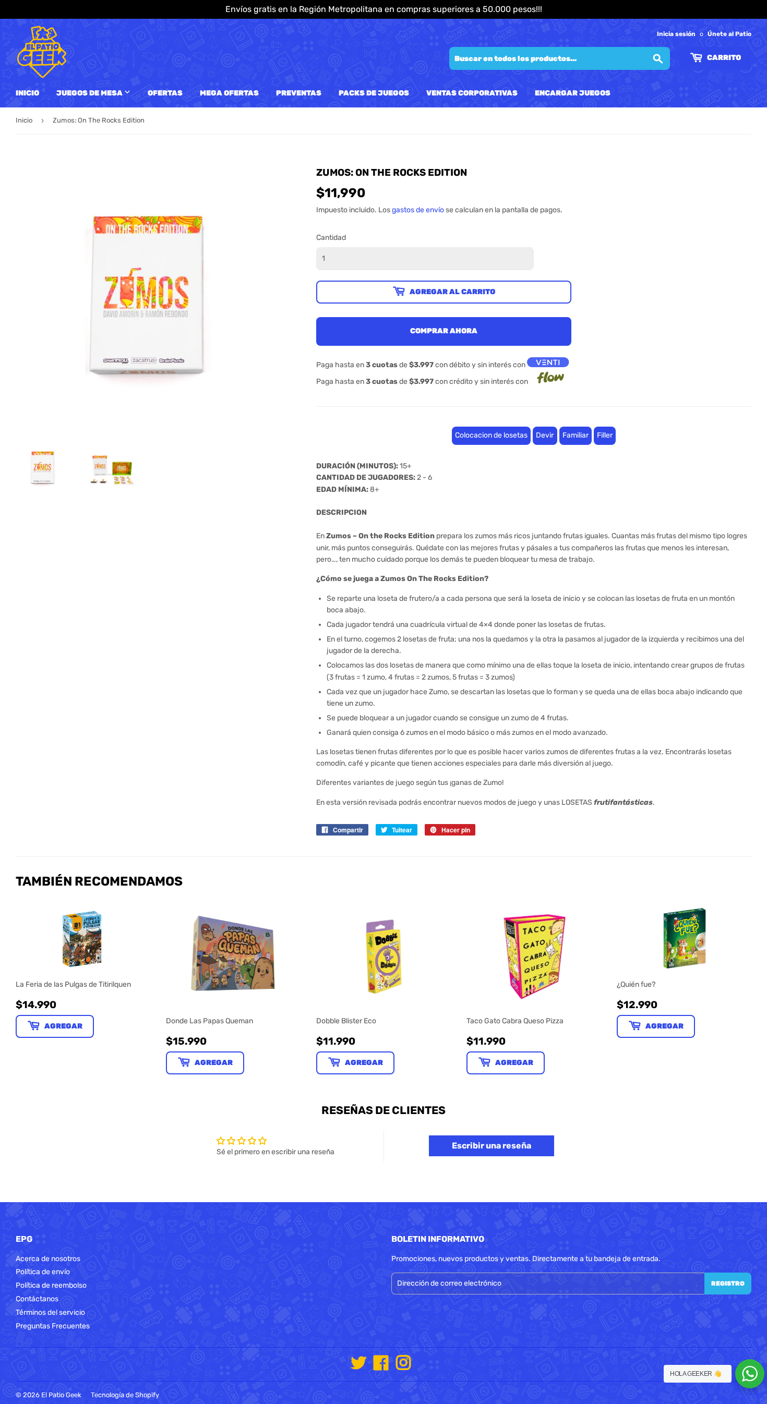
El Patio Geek (61, 1395)
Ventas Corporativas (472, 93)
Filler (605, 435)
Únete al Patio (729, 34)
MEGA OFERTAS (229, 93)
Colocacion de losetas (491, 435)
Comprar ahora (443, 330)
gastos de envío (418, 209)
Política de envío (43, 1271)
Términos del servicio (50, 1312)
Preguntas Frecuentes (53, 1326)
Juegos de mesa (90, 93)
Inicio (27, 93)
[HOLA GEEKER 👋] (749, 1373)
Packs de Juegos (374, 93)
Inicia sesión (676, 34)
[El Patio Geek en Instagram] (403, 1366)
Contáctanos (37, 1298)
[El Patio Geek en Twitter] (358, 1366)
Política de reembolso (51, 1285)
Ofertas (165, 93)
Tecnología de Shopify (125, 1395)
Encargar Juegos (572, 93)
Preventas (298, 93)
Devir (545, 435)
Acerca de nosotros (48, 1258)
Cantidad (331, 237)
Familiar (575, 435)
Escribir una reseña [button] (491, 1146)
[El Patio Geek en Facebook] (381, 1366)
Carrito (723, 57)
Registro (728, 1283)
